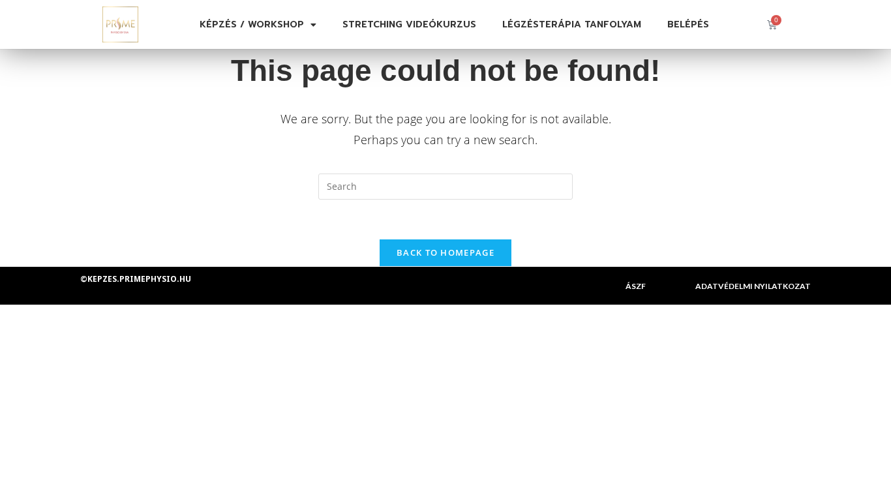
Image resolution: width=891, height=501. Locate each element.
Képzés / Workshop (252, 24)
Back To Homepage (445, 252)
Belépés (688, 24)
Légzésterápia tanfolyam (571, 24)
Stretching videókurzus (409, 24)
